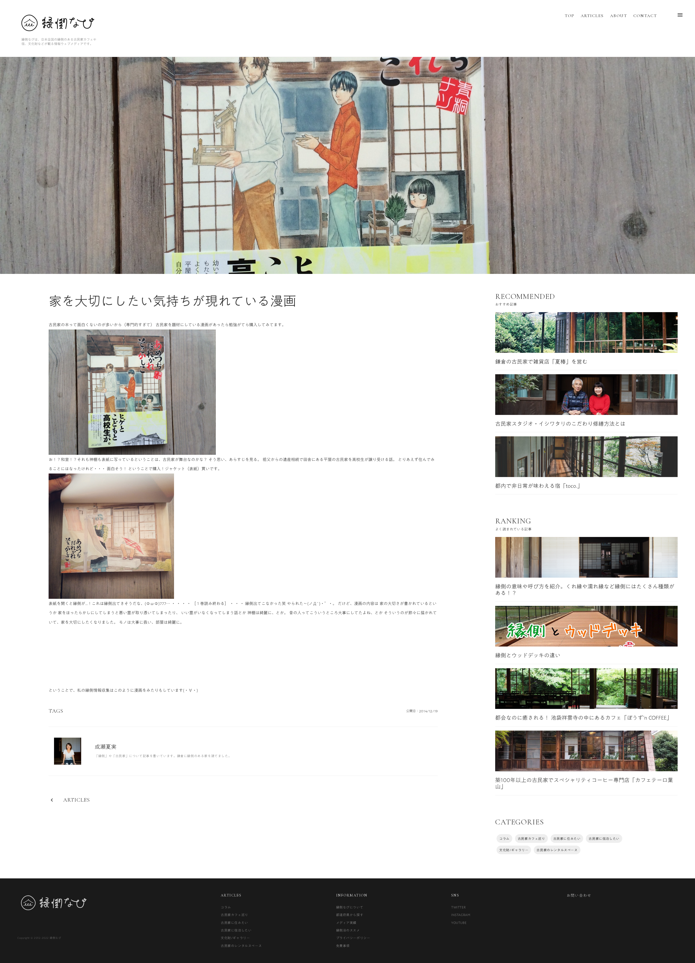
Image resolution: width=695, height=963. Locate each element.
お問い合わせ (579, 895)
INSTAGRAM (460, 914)
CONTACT (645, 15)
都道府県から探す (350, 914)
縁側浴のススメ (348, 930)
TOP (569, 15)
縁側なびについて (350, 907)
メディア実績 (346, 922)
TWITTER (458, 907)
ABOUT (618, 15)
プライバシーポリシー (353, 938)
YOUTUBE (458, 922)
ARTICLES (592, 15)
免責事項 (343, 945)
